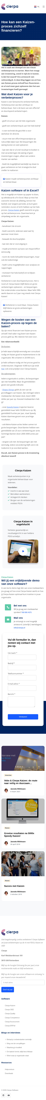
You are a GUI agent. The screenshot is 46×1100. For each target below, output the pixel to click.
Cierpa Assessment (12, 1022)
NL (38, 7)
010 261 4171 (27, 612)
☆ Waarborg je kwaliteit (13, 1047)
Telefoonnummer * (16, 673)
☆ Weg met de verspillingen (15, 1043)
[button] (43, 6)
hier (3, 369)
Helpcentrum (9, 1069)
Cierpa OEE (9, 1009)
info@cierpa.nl (19, 628)
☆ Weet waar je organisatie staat (17, 1056)
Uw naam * (12, 653)
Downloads (9, 1073)
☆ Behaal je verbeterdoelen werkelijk (18, 1039)
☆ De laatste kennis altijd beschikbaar (18, 1052)
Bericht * (11, 694)
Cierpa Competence (12, 1018)
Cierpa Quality (10, 1013)
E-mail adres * (14, 684)
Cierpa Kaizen (13, 210)
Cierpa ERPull (10, 1026)
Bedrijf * (11, 663)
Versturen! (23, 717)
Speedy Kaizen (13, 407)
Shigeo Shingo (8, 390)
